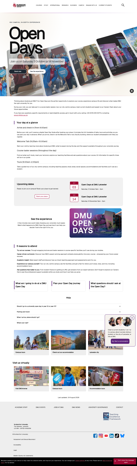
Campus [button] (81, 5)
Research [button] (65, 5)
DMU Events (40, 407)
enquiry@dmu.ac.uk (21, 115)
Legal (15, 450)
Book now (17, 71)
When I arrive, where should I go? (28, 317)
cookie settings (80, 460)
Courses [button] (39, 5)
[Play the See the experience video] (95, 223)
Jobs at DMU (59, 407)
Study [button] (46, 5)
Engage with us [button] (91, 5)
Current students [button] (105, 5)
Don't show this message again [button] (126, 461)
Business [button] (73, 5)
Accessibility (17, 445)
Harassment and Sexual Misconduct (24, 439)
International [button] (55, 5)
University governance (98, 407)
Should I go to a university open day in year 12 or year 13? (36, 306)
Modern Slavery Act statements (23, 455)
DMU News (76, 407)
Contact (119, 407)
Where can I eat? (22, 323)
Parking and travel (23, 312)
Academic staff (21, 407)
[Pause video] (132, 91)
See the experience (36, 71)
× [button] (132, 318)
